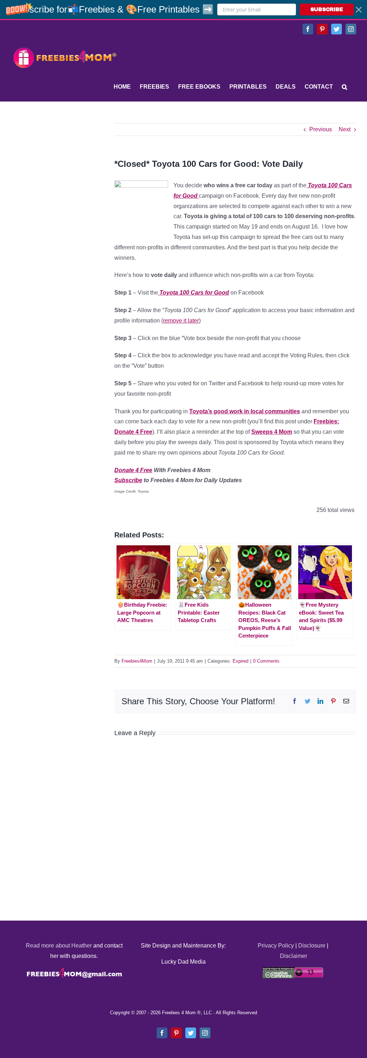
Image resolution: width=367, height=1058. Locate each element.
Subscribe (128, 480)
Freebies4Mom (136, 661)
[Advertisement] (64, 168)
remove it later (181, 321)
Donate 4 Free (133, 470)
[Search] (344, 86)
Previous (320, 129)
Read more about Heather (59, 945)
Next (345, 129)
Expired (240, 661)
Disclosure (311, 945)
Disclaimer (293, 956)
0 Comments (266, 661)
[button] (183, 9)
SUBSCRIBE (326, 9)
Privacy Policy (276, 945)
